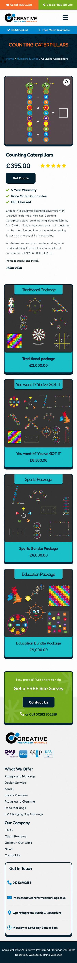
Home (10, 58)
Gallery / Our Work (18, 842)
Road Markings (15, 808)
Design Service (15, 782)
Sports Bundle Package (38, 548)
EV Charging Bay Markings (24, 814)
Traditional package (38, 358)
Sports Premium (16, 795)
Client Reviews (15, 836)
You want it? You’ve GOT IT (38, 453)
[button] (65, 17)
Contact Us (13, 855)
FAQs (9, 830)
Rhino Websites (52, 954)
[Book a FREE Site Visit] (44, 5)
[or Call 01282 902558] (22, 714)
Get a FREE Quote (21, 4)
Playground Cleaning (20, 801)
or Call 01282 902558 (41, 714)
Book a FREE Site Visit (60, 4)
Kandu (9, 789)
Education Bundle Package (38, 643)
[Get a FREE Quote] (7, 5)
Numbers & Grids (27, 58)
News (8, 849)
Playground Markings (20, 776)
